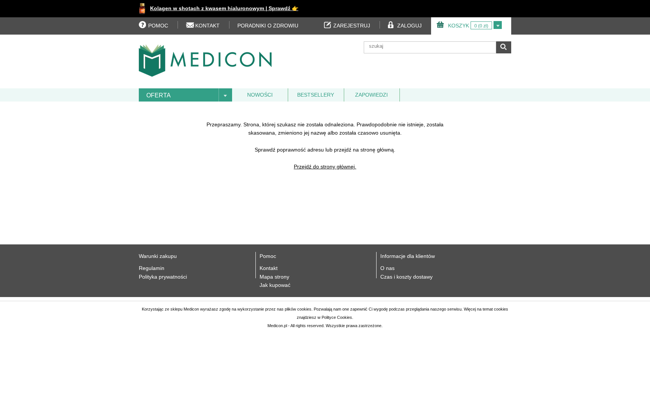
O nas (387, 268)
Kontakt (269, 268)
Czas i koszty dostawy (406, 277)
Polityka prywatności (163, 277)
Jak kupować (275, 285)
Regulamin (151, 268)
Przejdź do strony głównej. (325, 167)
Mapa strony (274, 277)
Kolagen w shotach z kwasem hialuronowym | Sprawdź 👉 (224, 8)
